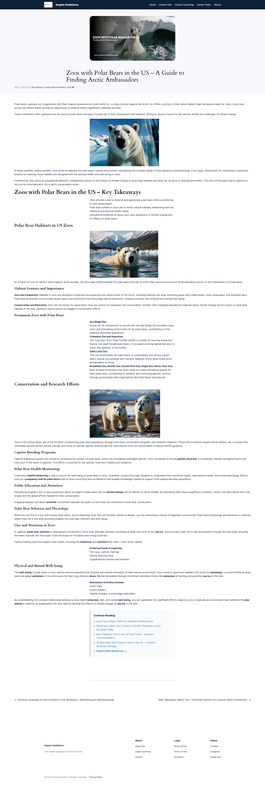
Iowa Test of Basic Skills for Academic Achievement (124, 621)
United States (33, 107)
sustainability (141, 355)
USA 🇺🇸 (70, 87)
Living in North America (55, 87)
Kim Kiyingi (37, 87)
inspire (51, 308)
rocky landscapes (215, 295)
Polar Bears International (152, 377)
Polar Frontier (120, 340)
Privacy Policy (96, 777)
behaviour (232, 515)
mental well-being (174, 298)
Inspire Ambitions (67, 4)
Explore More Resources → (111, 651)
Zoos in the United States (28, 442)
